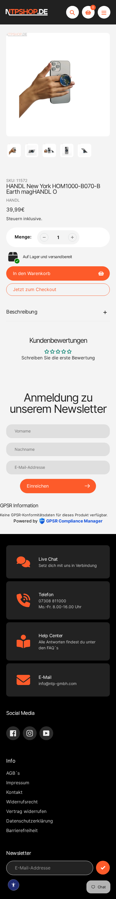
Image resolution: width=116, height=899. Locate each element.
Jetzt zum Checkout (34, 289)
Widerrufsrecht (22, 802)
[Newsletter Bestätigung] (103, 868)
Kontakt (14, 792)
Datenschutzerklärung (29, 821)
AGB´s (13, 773)
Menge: (23, 237)
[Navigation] (104, 12)
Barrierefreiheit (22, 830)
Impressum (17, 782)
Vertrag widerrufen (26, 811)
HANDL (13, 200)
